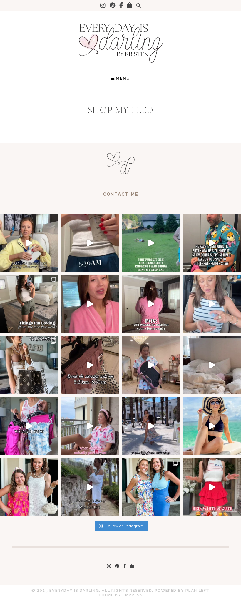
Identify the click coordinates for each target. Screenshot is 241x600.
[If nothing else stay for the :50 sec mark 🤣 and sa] (29, 243)
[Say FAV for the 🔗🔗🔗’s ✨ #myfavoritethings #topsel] (29, 304)
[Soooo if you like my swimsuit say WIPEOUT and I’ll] (151, 243)
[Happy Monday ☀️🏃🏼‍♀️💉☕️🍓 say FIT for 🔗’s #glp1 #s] (90, 243)
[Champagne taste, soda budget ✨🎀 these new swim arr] (90, 487)
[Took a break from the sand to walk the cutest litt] (151, 426)
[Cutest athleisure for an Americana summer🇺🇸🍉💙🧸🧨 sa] (151, 304)
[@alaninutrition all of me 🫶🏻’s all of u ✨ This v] (90, 426)
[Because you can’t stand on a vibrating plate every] (90, 365)
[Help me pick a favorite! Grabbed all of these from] (29, 426)
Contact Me (120, 194)
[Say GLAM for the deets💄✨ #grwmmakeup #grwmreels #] (90, 304)
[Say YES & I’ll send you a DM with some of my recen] (29, 365)
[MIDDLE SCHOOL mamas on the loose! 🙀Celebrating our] (151, 487)
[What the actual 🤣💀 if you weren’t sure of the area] (151, 365)
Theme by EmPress (120, 595)
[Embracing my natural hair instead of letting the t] (29, 487)
